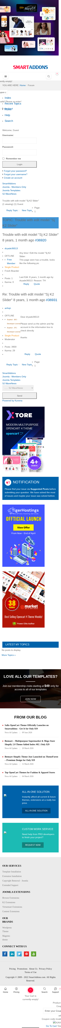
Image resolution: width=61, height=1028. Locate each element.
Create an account (13, 178)
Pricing (16, 992)
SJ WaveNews (9, 194)
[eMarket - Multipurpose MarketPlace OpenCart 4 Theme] (23, 599)
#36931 (51, 300)
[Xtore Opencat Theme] (23, 439)
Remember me (13, 158)
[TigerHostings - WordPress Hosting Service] (23, 535)
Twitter (20, 953)
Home (5, 992)
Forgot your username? (15, 174)
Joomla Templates (11, 190)
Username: (8, 135)
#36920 (40, 240)
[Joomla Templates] (30, 67)
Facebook (5, 953)
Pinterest (27, 953)
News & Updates (11, 732)
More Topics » (9, 655)
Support (55, 992)
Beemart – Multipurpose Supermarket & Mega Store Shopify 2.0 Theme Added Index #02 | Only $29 (30, 743)
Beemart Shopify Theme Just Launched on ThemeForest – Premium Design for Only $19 (31, 758)
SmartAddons (9, 183)
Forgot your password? (15, 171)
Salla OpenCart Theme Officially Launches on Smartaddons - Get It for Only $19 (27, 727)
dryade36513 (11, 248)
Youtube (34, 953)
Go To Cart (25, 989)
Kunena (18, 400)
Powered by (8, 400)
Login (42, 14)
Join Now (30, 699)
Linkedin (12, 953)
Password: (8, 147)
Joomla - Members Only (14, 187)
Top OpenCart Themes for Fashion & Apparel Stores (30, 772)
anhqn (8, 308)
